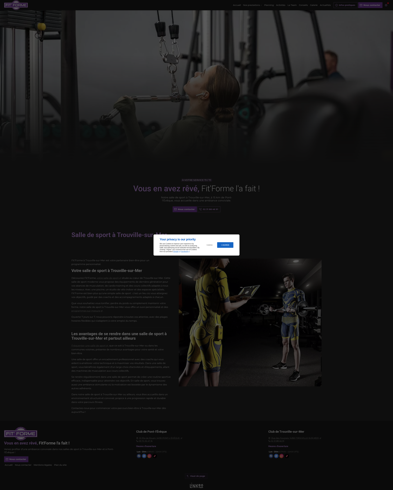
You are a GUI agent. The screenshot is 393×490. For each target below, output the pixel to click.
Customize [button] (210, 245)
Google (175, 251)
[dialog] (196, 245)
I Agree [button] (225, 245)
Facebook (184, 251)
